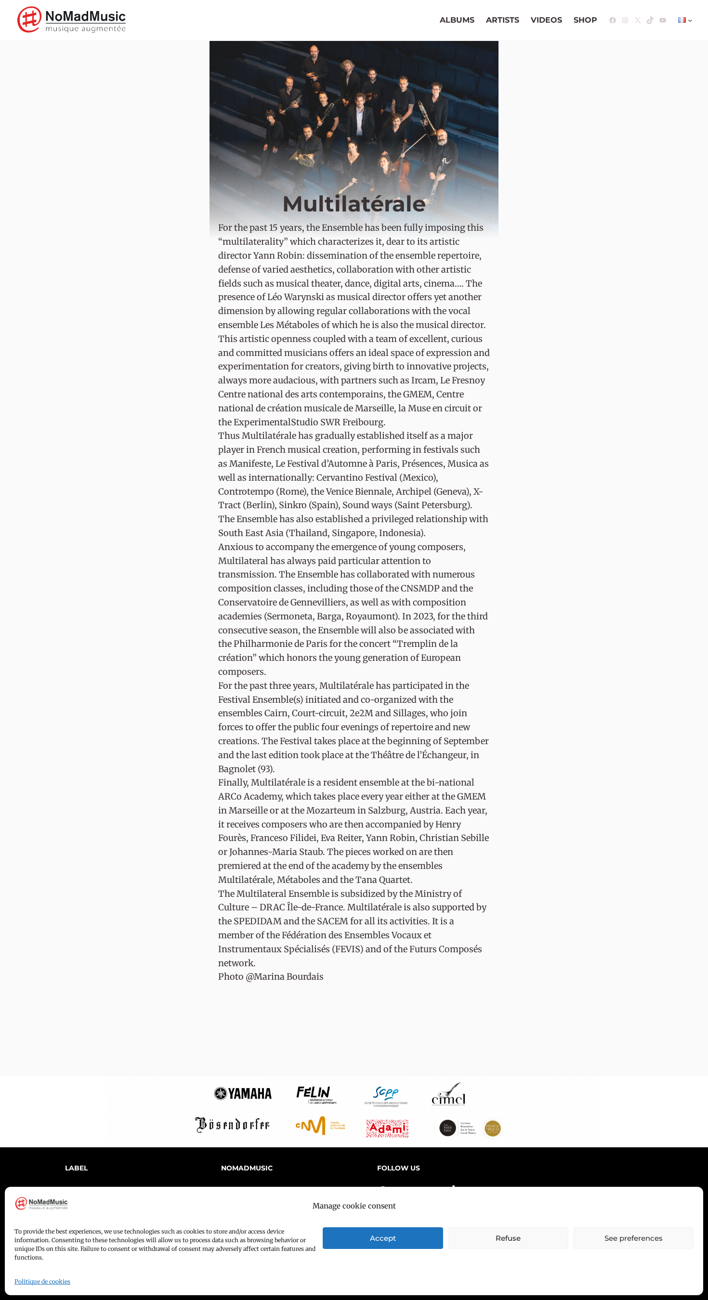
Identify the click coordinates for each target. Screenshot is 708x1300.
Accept (383, 1238)
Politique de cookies (42, 1281)
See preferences (633, 1238)
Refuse (508, 1238)
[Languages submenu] (690, 20)
